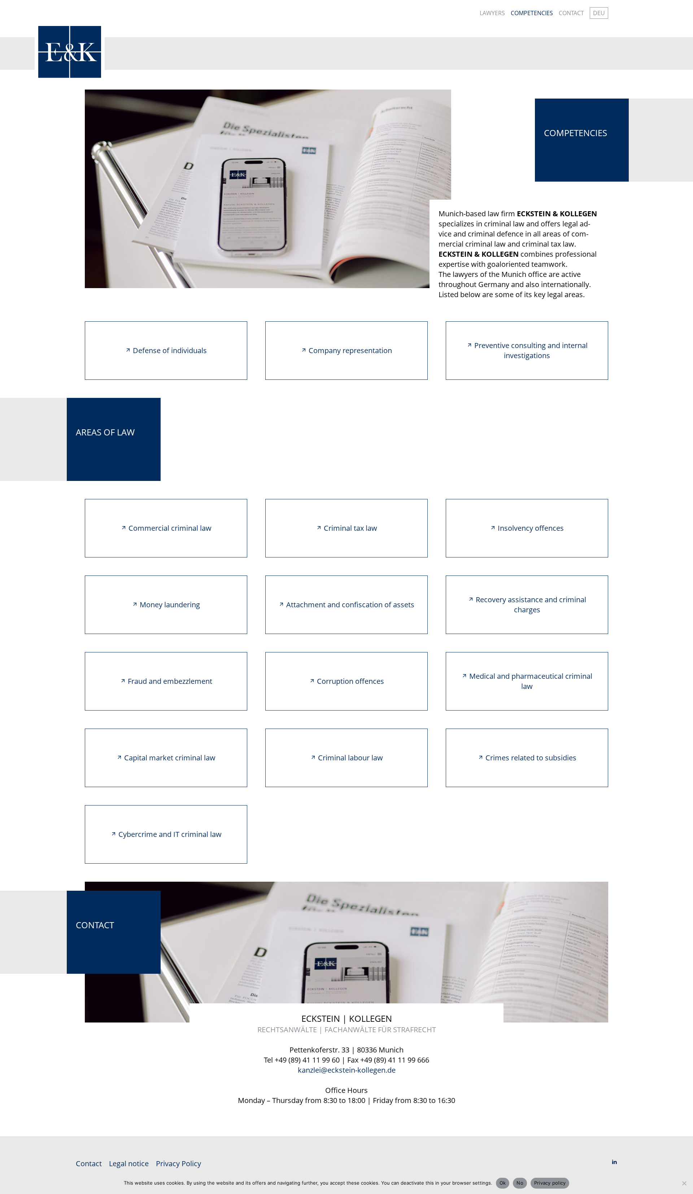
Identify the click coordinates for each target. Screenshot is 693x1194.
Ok (503, 1183)
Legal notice (129, 1163)
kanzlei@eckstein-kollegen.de (347, 1070)
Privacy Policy (178, 1163)
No (520, 1183)
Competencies (532, 13)
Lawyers (492, 13)
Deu (599, 13)
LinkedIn (614, 1164)
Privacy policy (550, 1183)
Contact (571, 13)
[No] (684, 1183)
